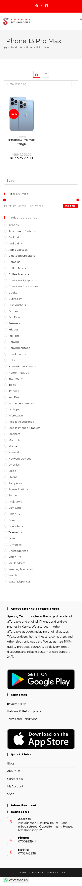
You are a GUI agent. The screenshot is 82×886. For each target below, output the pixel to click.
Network (14, 452)
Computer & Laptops (22, 280)
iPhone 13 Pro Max (37, 47)
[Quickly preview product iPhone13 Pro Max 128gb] (38, 102)
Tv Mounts (15, 544)
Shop (10, 794)
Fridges (13, 329)
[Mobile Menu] (79, 18)
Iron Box (14, 397)
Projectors (15, 501)
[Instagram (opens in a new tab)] (41, 6)
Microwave (16, 415)
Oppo (12, 470)
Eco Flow (14, 317)
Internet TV (16, 378)
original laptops (58, 631)
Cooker (14, 292)
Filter (70, 206)
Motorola (14, 440)
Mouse (13, 446)
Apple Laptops (18, 249)
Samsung (15, 507)
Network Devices (20, 458)
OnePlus (14, 464)
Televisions (15, 532)
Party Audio (16, 483)
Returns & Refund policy (24, 711)
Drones (13, 311)
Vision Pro (15, 556)
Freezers (14, 323)
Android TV (16, 243)
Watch (13, 575)
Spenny (12, 616)
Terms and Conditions (22, 719)
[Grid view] (36, 74)
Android (14, 237)
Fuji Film (14, 335)
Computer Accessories (23, 286)
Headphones (17, 354)
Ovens (13, 477)
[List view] (45, 74)
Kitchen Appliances (21, 403)
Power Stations (18, 489)
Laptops (14, 409)
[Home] (5, 47)
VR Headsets (17, 563)
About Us (13, 771)
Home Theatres (19, 372)
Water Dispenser (19, 581)
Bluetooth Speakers (22, 255)
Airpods (14, 224)
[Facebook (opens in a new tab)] (36, 6)
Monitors (14, 433)
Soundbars (16, 526)
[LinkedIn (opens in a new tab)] (46, 6)
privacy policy (16, 704)
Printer (13, 495)
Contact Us (15, 779)
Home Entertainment (22, 366)
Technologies (28, 616)
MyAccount (15, 786)
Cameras (14, 261)
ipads (12, 384)
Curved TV (15, 298)
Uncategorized (18, 550)
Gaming (14, 341)
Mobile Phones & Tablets (24, 427)
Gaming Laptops (19, 347)
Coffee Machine (19, 268)
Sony (12, 520)
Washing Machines (20, 569)
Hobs (12, 360)
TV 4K (12, 538)
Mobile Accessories (21, 421)
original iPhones (39, 621)
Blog (10, 763)
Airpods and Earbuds (22, 231)
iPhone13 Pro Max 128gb (21, 142)
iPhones (21, 136)
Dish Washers (17, 305)
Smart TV (14, 513)
